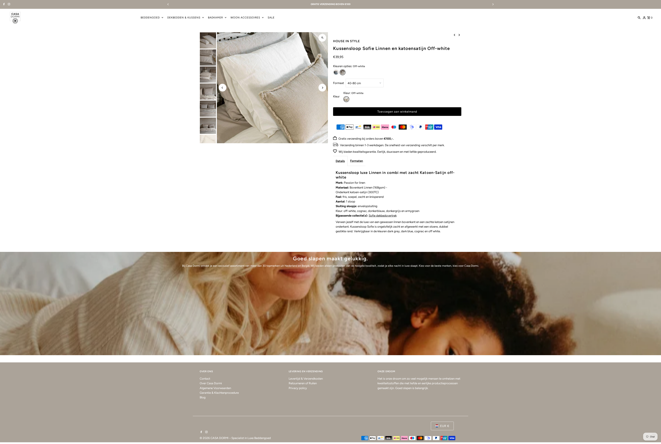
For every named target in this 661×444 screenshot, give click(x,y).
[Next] (492, 4)
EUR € (444, 426)
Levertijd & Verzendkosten (306, 378)
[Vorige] (454, 35)
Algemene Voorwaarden (215, 388)
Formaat (338, 83)
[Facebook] (3, 4)
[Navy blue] (336, 72)
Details (340, 161)
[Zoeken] (639, 17)
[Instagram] (8, 4)
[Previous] (168, 4)
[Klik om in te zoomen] (322, 38)
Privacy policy (298, 388)
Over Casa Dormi (211, 383)
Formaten (356, 161)
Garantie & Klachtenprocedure (219, 392)
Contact (205, 378)
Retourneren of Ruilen (303, 383)
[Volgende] (459, 35)
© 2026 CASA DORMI (214, 438)
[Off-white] (342, 72)
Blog (203, 397)
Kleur (336, 96)
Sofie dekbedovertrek (383, 215)
